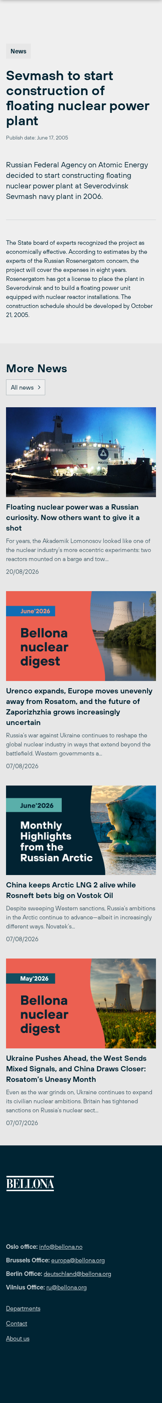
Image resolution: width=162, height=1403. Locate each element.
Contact (16, 1323)
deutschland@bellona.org (77, 1273)
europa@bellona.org (78, 1260)
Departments (23, 1308)
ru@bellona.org (66, 1287)
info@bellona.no (61, 1246)
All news (22, 387)
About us (17, 1338)
